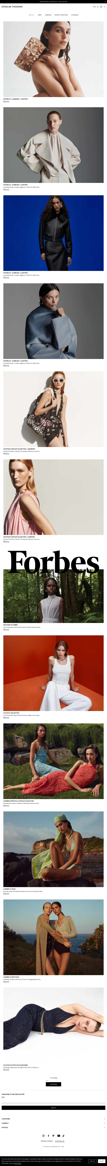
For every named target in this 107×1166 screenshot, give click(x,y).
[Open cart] (101, 7)
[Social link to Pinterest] (53, 1136)
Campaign (48, 15)
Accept (101, 1161)
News (39, 15)
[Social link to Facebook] (48, 1136)
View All (31, 15)
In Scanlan (74, 15)
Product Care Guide (61, 15)
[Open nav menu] (104, 7)
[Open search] (97, 7)
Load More (53, 1084)
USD (94, 7)
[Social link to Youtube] (58, 1136)
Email (3, 1097)
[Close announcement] (105, 1)
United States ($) (59, 1141)
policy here (18, 1163)
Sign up (53, 1108)
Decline (92, 1161)
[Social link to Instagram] (43, 1136)
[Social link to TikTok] (63, 1136)
